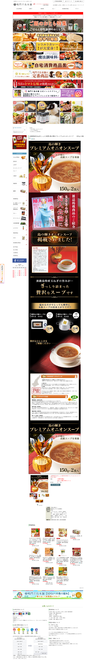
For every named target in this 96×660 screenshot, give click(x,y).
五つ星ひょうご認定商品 (35, 131)
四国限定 (15, 255)
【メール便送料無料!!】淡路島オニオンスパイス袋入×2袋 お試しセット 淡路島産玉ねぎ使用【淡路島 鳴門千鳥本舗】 (63, 560)
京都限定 (15, 252)
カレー (15, 170)
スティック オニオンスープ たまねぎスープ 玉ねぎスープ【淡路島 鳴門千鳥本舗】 (63, 541)
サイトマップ (81, 5)
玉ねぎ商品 (32, 128)
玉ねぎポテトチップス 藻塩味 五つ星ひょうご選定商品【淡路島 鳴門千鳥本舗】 (35, 556)
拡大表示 (40, 505)
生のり (14, 131)
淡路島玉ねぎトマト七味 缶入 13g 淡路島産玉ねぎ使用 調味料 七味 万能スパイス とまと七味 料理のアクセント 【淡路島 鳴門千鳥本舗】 (76, 560)
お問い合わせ (73, 5)
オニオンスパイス (20, 131)
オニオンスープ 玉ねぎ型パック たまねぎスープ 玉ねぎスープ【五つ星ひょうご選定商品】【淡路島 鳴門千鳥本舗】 (35, 541)
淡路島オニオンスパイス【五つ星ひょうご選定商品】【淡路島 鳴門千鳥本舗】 (49, 578)
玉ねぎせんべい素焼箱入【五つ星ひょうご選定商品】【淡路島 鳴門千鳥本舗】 (49, 559)
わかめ (21, 132)
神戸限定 (15, 247)
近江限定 (15, 249)
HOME (31, 127)
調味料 (15, 161)
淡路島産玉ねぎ (16, 132)
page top (81, 587)
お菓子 (15, 164)
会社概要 (55, 5)
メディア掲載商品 (34, 130)
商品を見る (49, 544)
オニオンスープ (17, 168)
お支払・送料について (63, 5)
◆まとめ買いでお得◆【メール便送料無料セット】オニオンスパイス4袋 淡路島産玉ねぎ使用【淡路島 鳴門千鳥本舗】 (63, 579)
